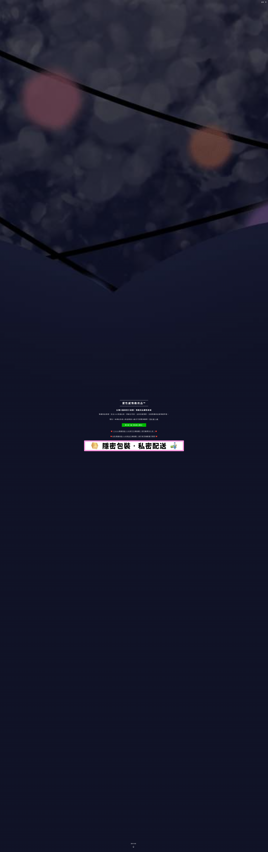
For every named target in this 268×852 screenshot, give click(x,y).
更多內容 (133, 843)
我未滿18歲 (153, 419)
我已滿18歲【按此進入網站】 (134, 425)
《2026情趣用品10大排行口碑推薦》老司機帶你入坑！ (134, 431)
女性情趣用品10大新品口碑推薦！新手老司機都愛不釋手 (134, 436)
